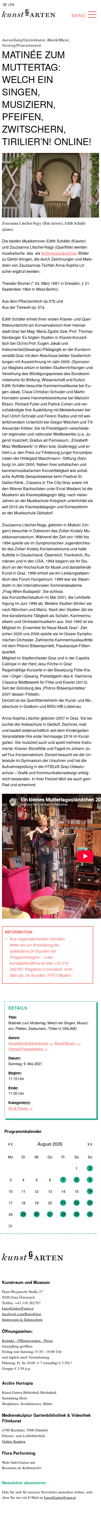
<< (10, 1143)
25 (23, 1214)
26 (36, 1214)
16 (90, 1191)
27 (50, 1214)
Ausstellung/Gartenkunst (28, 1043)
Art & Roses (18, 1108)
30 (90, 1214)
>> (90, 1143)
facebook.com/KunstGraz (21, 1313)
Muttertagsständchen (59, 253)
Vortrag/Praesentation (25, 1048)
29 (76, 1214)
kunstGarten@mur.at (18, 1308)
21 (63, 1202)
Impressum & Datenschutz (22, 1319)
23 (90, 1202)
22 (76, 1202)
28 (63, 1214)
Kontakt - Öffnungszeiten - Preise (27, 1340)
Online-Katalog (13, 1441)
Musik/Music (64, 1043)
